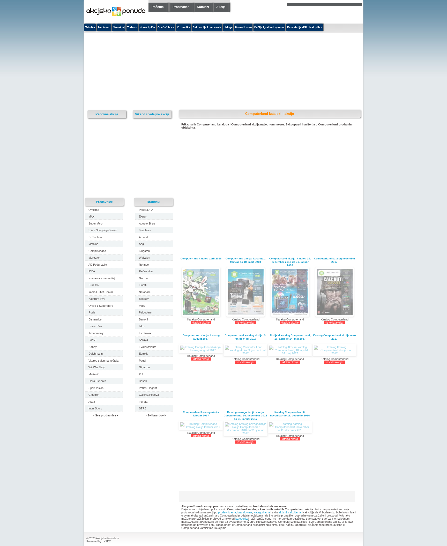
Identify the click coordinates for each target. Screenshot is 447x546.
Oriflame (93, 209)
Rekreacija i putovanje (207, 27)
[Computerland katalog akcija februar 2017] (201, 425)
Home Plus (95, 326)
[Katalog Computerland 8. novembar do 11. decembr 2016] (290, 427)
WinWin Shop (96, 367)
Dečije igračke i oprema (269, 27)
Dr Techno (95, 237)
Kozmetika (183, 27)
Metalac (93, 243)
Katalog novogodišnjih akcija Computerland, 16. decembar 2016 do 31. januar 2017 (245, 415)
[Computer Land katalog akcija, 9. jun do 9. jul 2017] (245, 350)
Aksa (91, 401)
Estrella (143, 353)
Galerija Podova (149, 394)
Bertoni (143, 319)
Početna (158, 7)
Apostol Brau (147, 223)
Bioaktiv (144, 298)
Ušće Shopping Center (102, 230)
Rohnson (144, 264)
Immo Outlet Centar (100, 292)
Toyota (143, 401)
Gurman (144, 278)
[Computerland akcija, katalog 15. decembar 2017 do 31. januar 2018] (290, 292)
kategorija (241, 518)
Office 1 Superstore (100, 305)
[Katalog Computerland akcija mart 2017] (334, 350)
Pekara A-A (146, 209)
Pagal (142, 360)
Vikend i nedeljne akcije (152, 114)
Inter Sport (95, 408)
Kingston (144, 250)
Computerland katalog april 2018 (201, 258)
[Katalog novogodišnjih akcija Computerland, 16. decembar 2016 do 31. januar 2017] (245, 428)
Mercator (94, 257)
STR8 (142, 408)
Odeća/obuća (166, 27)
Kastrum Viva (96, 298)
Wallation (144, 257)
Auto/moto (104, 27)
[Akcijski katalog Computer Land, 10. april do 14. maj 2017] (290, 350)
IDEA (91, 271)
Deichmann (95, 353)
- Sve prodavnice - (105, 415)
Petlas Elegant (148, 388)
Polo (141, 374)
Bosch (143, 381)
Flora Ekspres (97, 381)
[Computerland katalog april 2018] (201, 292)
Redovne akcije (106, 114)
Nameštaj (119, 27)
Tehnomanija (96, 333)
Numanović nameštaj (101, 278)
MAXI (91, 216)
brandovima (244, 512)
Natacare (145, 292)
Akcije (221, 7)
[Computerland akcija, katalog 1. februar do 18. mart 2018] (245, 292)
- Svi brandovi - (156, 415)
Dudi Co (93, 285)
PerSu (92, 339)
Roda (91, 312)
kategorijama (262, 512)
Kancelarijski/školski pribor (304, 27)
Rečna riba (146, 271)
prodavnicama (227, 512)
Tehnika (90, 27)
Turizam (132, 27)
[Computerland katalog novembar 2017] (334, 292)
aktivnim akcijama (290, 512)
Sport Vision (95, 388)
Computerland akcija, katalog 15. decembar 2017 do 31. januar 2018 (290, 262)
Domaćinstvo (243, 27)
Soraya (143, 339)
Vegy (142, 305)
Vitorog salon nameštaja (103, 360)
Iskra (142, 326)
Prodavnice (181, 7)
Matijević (93, 374)
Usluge (228, 27)
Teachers (145, 230)
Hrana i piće (147, 27)
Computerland (97, 250)
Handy (92, 346)
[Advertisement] (175, 71)
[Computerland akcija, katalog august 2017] (201, 348)
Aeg (141, 243)
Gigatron (93, 394)
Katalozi (203, 7)
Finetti (142, 285)
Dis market (95, 319)
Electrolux (145, 333)
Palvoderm (145, 312)
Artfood (143, 237)
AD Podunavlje (97, 264)
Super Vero (95, 223)
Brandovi (153, 202)
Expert (143, 216)
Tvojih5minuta (147, 346)
